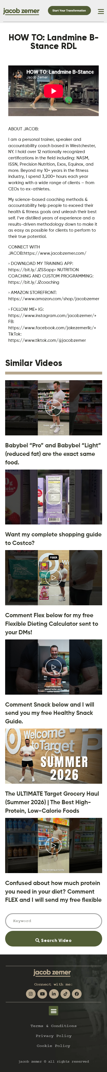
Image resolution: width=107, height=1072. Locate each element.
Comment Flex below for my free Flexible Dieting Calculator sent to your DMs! (51, 624)
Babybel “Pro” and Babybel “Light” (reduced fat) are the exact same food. (53, 454)
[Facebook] (77, 994)
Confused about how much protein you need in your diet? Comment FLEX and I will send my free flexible (53, 891)
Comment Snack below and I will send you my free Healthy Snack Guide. (49, 713)
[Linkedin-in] (54, 994)
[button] (53, 1010)
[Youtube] (42, 994)
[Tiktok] (65, 994)
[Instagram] (31, 994)
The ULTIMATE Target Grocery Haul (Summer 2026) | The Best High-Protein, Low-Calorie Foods (52, 802)
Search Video (64, 937)
